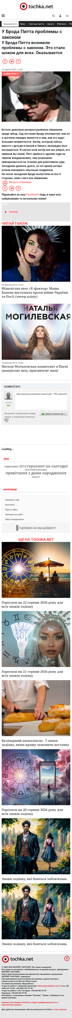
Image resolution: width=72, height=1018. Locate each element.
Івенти (50, 24)
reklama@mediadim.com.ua (49, 986)
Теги (6, 459)
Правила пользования (11, 1002)
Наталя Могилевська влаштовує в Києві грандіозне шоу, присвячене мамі (35, 368)
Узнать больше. (60, 1009)
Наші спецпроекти (14, 519)
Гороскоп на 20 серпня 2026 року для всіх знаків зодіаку (32, 811)
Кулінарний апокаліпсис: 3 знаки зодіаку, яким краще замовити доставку (35, 742)
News (22, 24)
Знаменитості (10, 24)
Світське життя (36, 24)
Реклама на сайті (14, 514)
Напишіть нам (12, 500)
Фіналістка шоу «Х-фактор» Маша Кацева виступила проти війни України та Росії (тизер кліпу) (35, 292)
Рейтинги (61, 24)
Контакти (10, 504)
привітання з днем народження (36, 473)
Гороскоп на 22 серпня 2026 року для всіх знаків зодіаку (32, 604)
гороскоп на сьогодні (47, 466)
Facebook (32, 194)
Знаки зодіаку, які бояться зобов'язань (34, 878)
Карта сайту (11, 509)
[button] (60, 15)
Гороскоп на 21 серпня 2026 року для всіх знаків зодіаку (32, 673)
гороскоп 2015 (15, 466)
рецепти (36, 477)
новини (13, 211)
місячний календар (36, 470)
